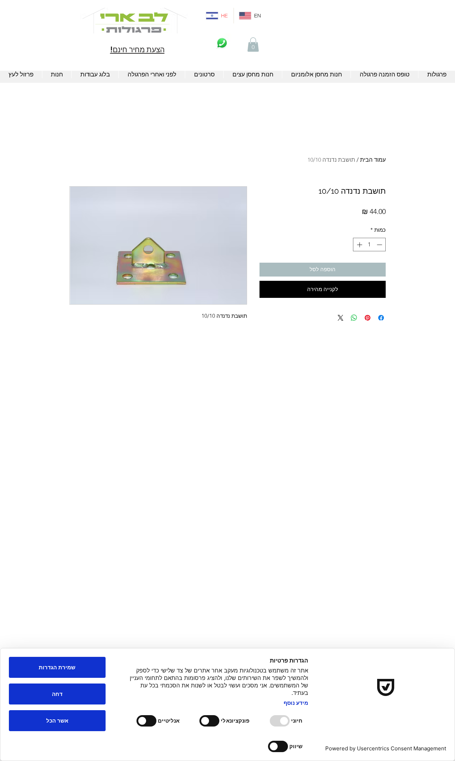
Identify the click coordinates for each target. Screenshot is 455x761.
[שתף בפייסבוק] (381, 317)
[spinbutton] (369, 244)
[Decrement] (380, 244)
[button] (253, 44)
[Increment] (359, 244)
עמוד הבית (373, 159)
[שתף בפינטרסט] (367, 317)
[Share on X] (340, 317)
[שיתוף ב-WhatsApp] (354, 317)
